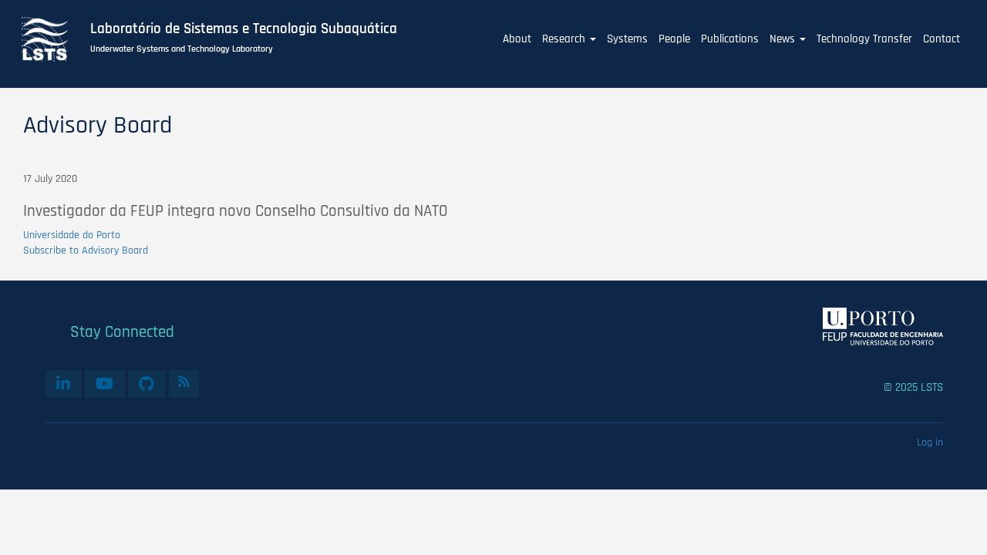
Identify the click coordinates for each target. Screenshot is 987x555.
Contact (941, 39)
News (784, 39)
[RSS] (184, 381)
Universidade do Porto (71, 235)
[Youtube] (105, 384)
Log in (930, 442)
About (517, 39)
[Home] (53, 39)
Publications (730, 39)
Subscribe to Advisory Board (85, 250)
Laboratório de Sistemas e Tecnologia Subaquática (243, 29)
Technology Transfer (864, 39)
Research (565, 39)
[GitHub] (147, 384)
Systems (627, 39)
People (674, 39)
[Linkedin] (63, 384)
